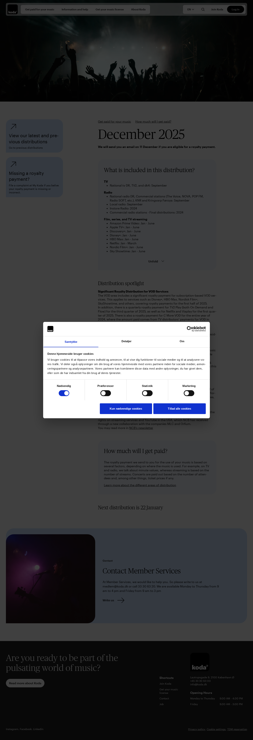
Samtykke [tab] (71, 341)
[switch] (105, 393)
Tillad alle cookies (179, 408)
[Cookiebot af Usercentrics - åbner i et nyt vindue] (189, 329)
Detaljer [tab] (126, 341)
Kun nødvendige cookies (126, 408)
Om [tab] (182, 341)
